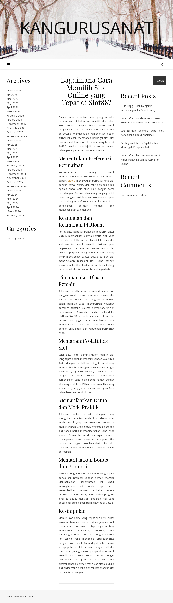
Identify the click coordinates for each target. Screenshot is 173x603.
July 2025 (12, 144)
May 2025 (12, 153)
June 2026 (12, 98)
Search (160, 80)
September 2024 (17, 186)
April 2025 (13, 157)
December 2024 (16, 173)
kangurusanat (87, 27)
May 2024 (12, 203)
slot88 (71, 180)
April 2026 (13, 107)
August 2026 (14, 90)
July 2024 (12, 194)
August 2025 (14, 140)
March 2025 (14, 161)
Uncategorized (15, 238)
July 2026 (12, 94)
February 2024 (15, 215)
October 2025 (15, 132)
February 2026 (15, 115)
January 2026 (14, 119)
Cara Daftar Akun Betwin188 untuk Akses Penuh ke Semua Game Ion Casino (140, 159)
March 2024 (14, 211)
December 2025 (16, 123)
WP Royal (28, 596)
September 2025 (17, 136)
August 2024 (14, 190)
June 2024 (12, 198)
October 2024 (15, 182)
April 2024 (13, 207)
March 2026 (14, 111)
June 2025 (12, 148)
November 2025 (16, 128)
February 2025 (15, 165)
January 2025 (14, 169)
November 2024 (16, 177)
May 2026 (12, 103)
